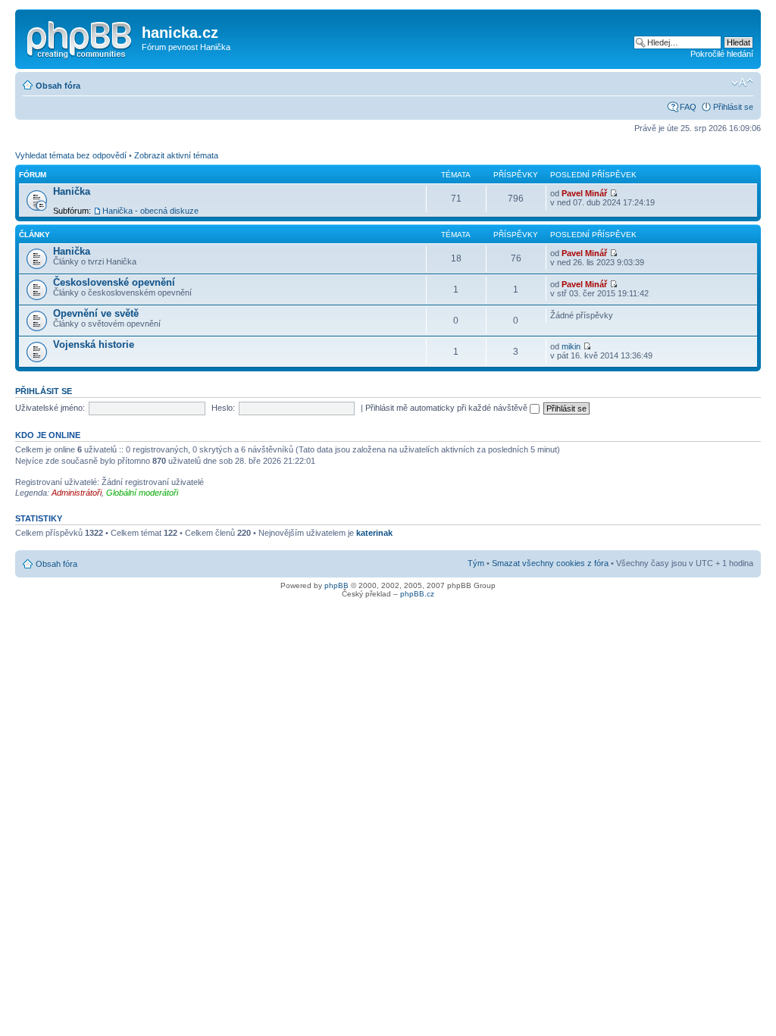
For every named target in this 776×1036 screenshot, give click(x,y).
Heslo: (223, 407)
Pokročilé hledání (721, 53)
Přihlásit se (733, 106)
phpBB (336, 585)
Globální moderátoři (142, 492)
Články (34, 234)
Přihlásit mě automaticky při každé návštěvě (447, 407)
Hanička (71, 191)
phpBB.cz (417, 594)
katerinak (374, 532)
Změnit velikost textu (742, 82)
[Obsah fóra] (80, 37)
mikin (571, 346)
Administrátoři (77, 492)
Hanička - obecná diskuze (150, 210)
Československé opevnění (114, 282)
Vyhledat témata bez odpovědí (71, 155)
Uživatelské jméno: (50, 407)
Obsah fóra (58, 85)
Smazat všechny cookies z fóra (550, 563)
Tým (476, 563)
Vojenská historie (93, 344)
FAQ (688, 106)
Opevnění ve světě (96, 313)
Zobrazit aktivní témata (176, 155)
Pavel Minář (584, 193)
